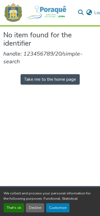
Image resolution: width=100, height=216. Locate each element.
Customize (57, 207)
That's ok (14, 207)
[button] (38, 12)
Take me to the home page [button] (50, 79)
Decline (35, 207)
